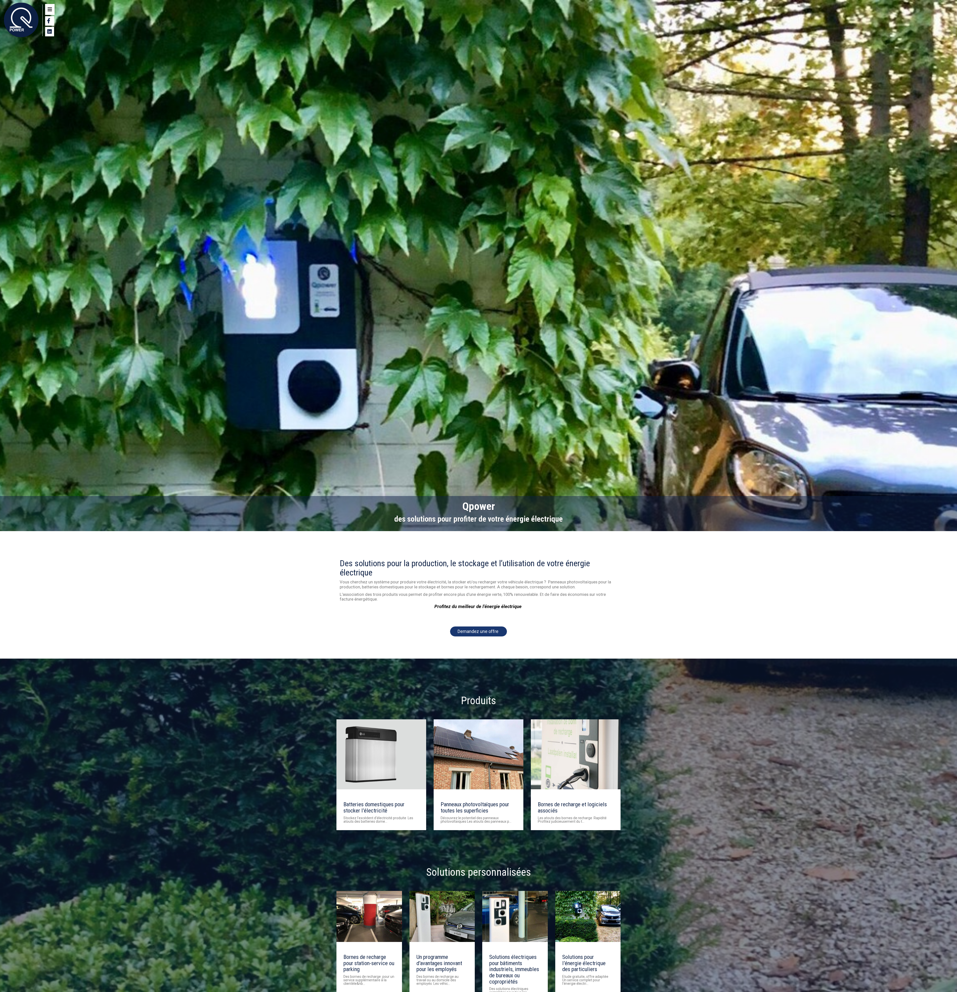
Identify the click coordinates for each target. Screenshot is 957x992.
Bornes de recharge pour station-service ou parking (368, 963)
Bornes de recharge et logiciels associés (572, 807)
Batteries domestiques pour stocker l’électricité (373, 807)
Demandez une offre (478, 631)
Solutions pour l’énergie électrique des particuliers (584, 963)
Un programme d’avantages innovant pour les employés (439, 963)
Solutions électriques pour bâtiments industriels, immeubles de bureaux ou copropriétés (514, 969)
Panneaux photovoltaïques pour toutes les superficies (475, 807)
